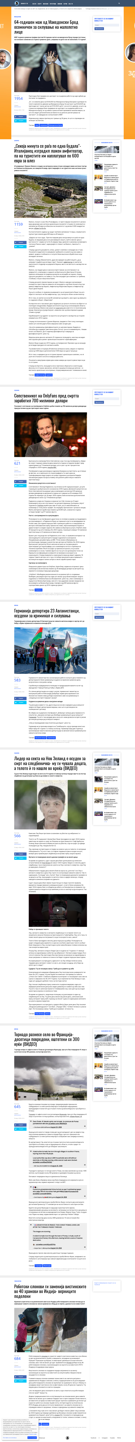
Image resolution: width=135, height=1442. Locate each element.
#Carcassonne (73, 1191)
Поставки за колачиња (10, 1438)
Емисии (59, 4)
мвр (36, 125)
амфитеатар (68, 262)
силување (43, 125)
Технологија (17, 1281)
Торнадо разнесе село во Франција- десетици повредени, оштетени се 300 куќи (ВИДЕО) (50, 8)
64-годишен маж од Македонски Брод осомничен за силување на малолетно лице (46, 27)
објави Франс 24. (76, 1116)
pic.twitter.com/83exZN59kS (42, 1162)
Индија (69, 1363)
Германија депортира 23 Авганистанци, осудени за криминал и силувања (47, 613)
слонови (44, 1356)
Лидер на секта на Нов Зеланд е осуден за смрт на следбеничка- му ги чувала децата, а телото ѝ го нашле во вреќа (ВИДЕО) (50, 763)
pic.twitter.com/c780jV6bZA (57, 1124)
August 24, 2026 (61, 1197)
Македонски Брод (55, 125)
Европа (16, 605)
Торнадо (32, 1114)
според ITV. (58, 1415)
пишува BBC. (52, 467)
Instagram (105, 1438)
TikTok (119, 1438)
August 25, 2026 (56, 1127)
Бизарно (16, 140)
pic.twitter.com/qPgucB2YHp (45, 1244)
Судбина (16, 390)
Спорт (40, 4)
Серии (65, 4)
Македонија (17, 16)
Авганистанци (40, 738)
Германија (32, 717)
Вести (34, 4)
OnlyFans (40, 505)
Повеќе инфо (33, 1434)
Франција (63, 1114)
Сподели (21, 116)
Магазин (45, 4)
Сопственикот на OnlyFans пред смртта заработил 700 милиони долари (46, 398)
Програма (53, 4)
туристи (49, 375)
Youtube (112, 1438)
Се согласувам (32, 1438)
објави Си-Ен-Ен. (40, 228)
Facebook (93, 1438)
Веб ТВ (71, 4)
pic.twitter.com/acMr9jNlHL (42, 1194)
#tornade (64, 1191)
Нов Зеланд (46, 863)
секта (71, 963)
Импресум (42, 1438)
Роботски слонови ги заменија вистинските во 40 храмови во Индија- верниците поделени (50, 1291)
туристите (59, 308)
